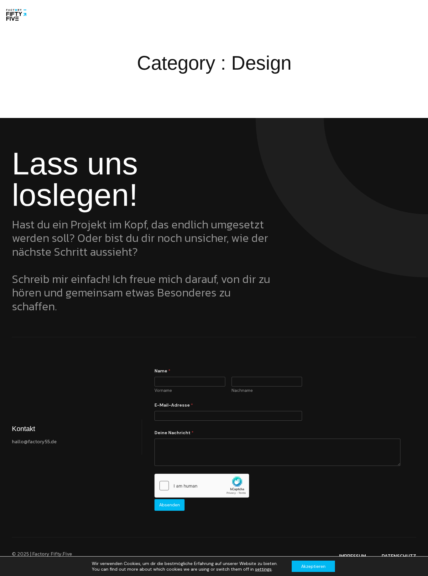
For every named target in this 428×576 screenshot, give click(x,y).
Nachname (242, 390)
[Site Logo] (16, 14)
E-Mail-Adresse (173, 405)
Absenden (169, 505)
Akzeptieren (313, 566)
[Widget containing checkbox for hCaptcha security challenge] (201, 486)
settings (263, 569)
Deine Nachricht (174, 432)
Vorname (163, 390)
